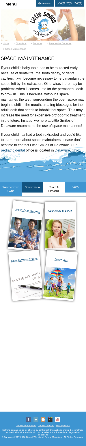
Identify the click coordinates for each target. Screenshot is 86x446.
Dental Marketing (53, 437)
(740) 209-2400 (69, 3)
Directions (21, 43)
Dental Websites (34, 437)
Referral (45, 3)
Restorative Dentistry (60, 43)
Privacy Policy (63, 425)
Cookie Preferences (26, 425)
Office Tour (32, 187)
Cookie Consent (46, 425)
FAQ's (75, 187)
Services (37, 43)
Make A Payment (53, 189)
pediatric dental (13, 150)
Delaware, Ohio (67, 150)
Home (6, 43)
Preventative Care (10, 189)
